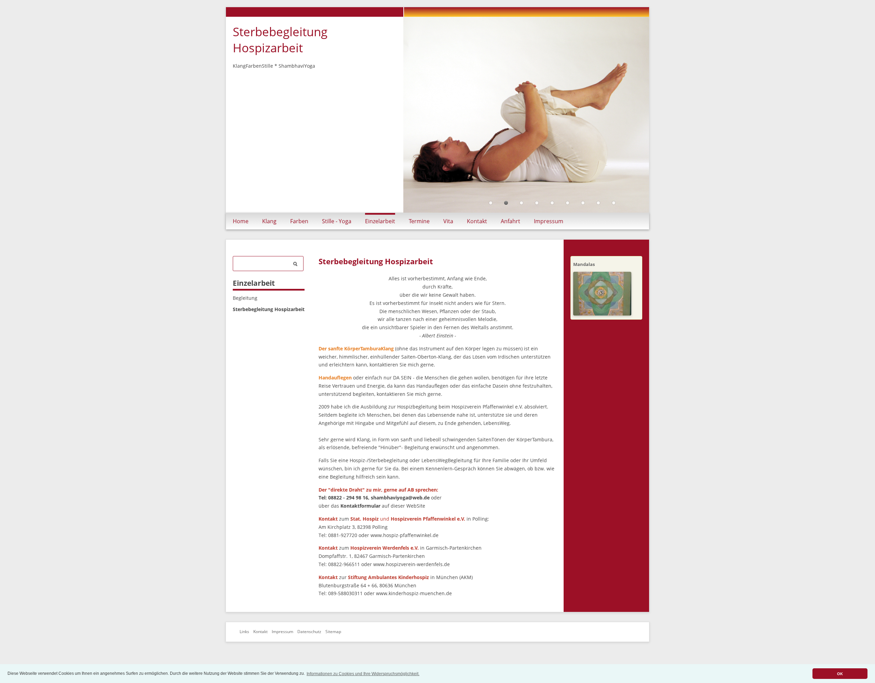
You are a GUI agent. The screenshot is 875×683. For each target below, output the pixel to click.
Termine (419, 221)
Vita (448, 221)
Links (244, 631)
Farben (299, 221)
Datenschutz (309, 631)
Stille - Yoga (336, 221)
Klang (269, 221)
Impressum (548, 221)
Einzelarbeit (380, 221)
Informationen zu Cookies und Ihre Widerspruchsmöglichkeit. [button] (363, 673)
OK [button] (840, 674)
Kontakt (477, 221)
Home (240, 221)
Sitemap (333, 631)
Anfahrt (510, 221)
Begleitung (245, 298)
